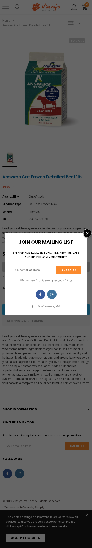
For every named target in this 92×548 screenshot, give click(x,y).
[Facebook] (40, 294)
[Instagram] (52, 294)
